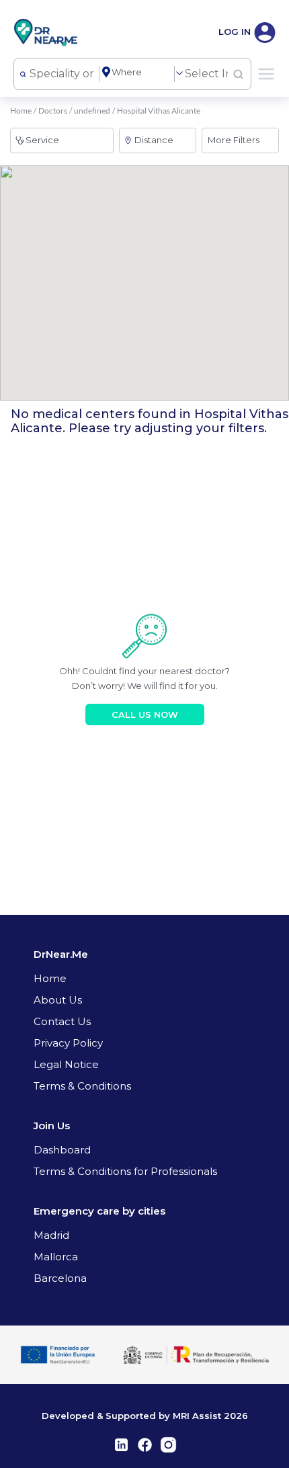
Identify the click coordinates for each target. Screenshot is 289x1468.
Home (21, 111)
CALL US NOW (145, 714)
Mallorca (56, 1256)
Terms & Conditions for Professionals (125, 1171)
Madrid (51, 1235)
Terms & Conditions (82, 1085)
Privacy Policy (68, 1042)
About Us (58, 999)
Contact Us (62, 1021)
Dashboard (62, 1149)
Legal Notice (66, 1064)
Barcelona (60, 1278)
